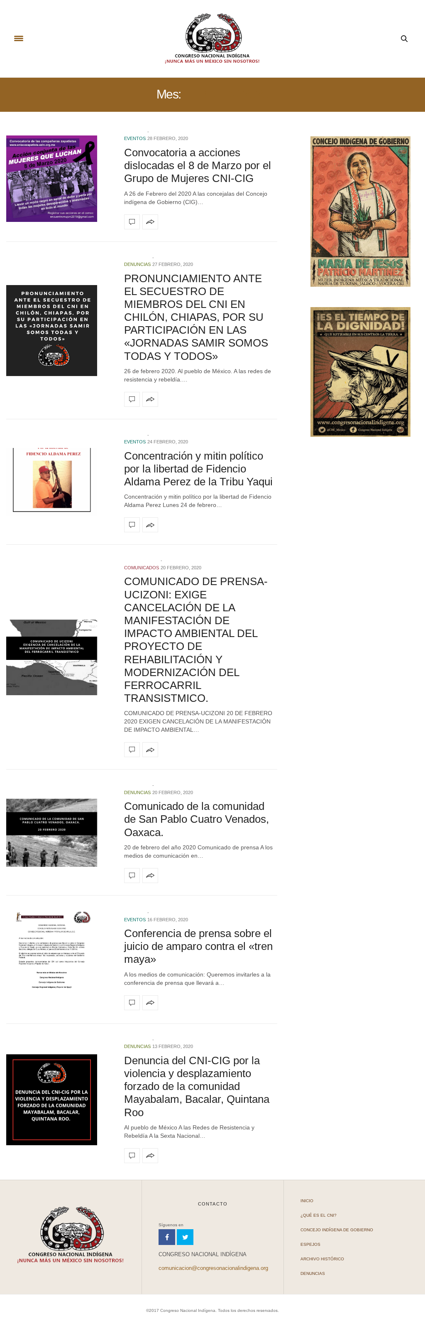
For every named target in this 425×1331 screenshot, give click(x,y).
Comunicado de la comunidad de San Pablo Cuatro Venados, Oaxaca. (196, 819)
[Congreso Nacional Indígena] (212, 38)
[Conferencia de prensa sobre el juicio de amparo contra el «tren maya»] (59, 959)
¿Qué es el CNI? (318, 1215)
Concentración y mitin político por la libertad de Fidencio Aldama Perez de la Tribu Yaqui (198, 469)
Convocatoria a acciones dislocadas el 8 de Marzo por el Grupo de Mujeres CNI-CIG (197, 165)
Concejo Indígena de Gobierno (336, 1230)
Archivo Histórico (322, 1259)
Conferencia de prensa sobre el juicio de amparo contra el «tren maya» (198, 946)
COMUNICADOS (141, 567)
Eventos (135, 138)
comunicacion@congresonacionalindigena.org (213, 1268)
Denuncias (137, 264)
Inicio (306, 1200)
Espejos (310, 1244)
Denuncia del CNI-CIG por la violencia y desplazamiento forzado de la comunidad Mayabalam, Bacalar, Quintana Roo (196, 1086)
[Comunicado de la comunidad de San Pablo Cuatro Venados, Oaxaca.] (59, 833)
